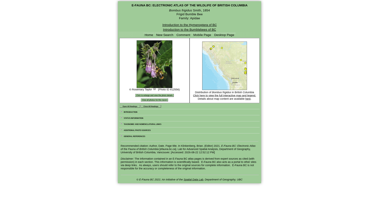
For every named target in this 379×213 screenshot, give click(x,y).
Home (149, 35)
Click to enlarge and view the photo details (154, 95)
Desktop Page (224, 35)
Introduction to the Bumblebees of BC (189, 29)
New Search (164, 35)
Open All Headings (130, 106)
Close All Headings (150, 106)
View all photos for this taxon (154, 100)
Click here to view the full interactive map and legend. (224, 95)
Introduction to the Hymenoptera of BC (189, 24)
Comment (183, 35)
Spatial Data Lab (193, 179)
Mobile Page (202, 35)
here (248, 98)
